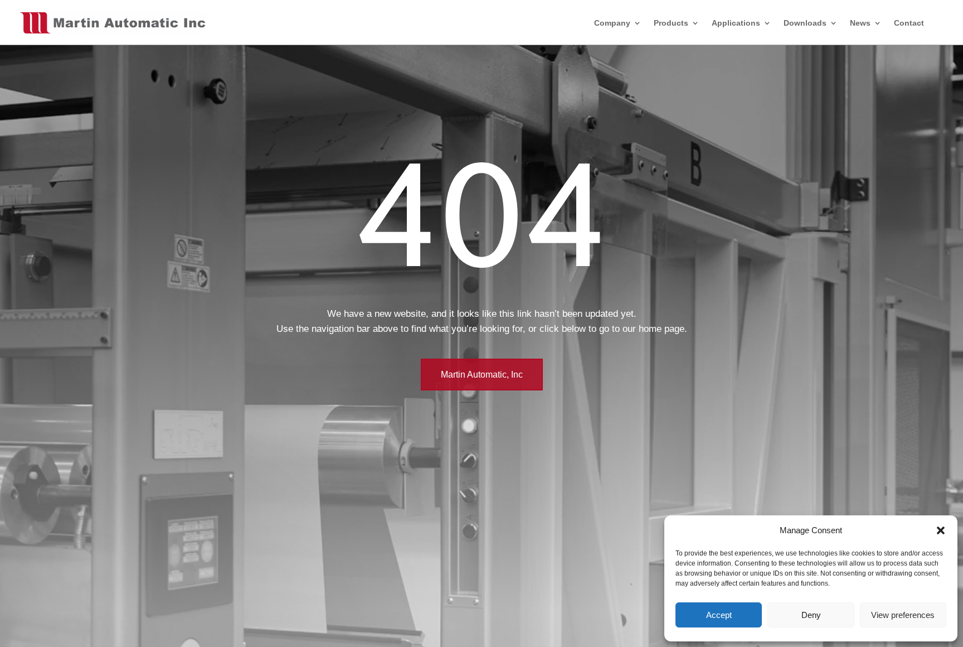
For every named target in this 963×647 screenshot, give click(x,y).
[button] (940, 530)
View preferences (903, 615)
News (860, 22)
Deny (811, 615)
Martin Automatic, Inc (482, 374)
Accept (719, 615)
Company (612, 22)
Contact (909, 22)
